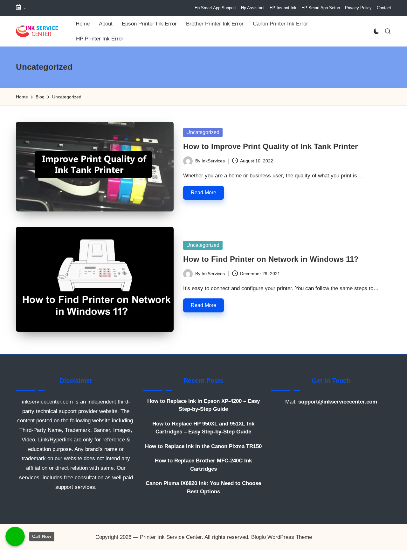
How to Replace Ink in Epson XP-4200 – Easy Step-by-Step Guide (203, 405)
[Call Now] (15, 536)
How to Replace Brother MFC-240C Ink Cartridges (203, 465)
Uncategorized (202, 132)
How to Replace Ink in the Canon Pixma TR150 (203, 446)
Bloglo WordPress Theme (281, 537)
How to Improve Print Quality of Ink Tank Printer (270, 146)
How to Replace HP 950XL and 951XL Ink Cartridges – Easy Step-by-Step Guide (203, 428)
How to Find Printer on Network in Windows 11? (271, 259)
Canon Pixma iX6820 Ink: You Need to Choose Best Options (203, 487)
